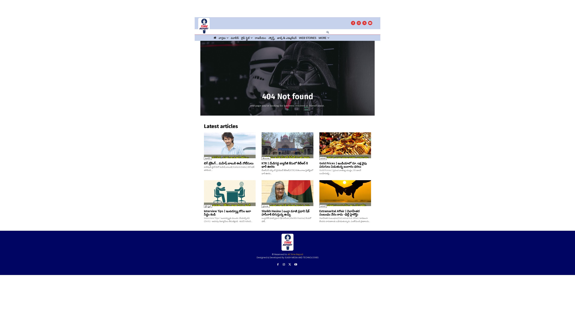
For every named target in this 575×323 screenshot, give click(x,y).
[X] (364, 23)
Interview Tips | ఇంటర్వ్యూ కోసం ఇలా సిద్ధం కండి (227, 212)
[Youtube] (370, 23)
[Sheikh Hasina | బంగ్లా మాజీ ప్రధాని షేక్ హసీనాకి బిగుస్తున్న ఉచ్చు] (287, 193)
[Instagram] (359, 23)
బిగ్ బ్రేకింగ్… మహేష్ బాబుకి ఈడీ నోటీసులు (229, 163)
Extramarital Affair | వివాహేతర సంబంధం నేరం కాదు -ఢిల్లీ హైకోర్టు (339, 212)
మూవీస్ (208, 158)
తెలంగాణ (266, 158)
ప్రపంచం (265, 206)
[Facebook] (353, 23)
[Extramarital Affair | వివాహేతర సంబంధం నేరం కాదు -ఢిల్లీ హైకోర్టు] (345, 193)
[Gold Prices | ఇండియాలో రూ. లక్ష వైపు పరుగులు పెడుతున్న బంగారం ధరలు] (345, 145)
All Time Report (295, 254)
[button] (327, 32)
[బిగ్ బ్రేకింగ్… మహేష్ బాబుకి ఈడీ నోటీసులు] (230, 145)
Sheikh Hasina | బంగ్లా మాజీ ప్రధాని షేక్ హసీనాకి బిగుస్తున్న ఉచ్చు (285, 212)
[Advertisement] (287, 6)
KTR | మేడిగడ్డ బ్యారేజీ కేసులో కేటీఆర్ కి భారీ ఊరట (285, 165)
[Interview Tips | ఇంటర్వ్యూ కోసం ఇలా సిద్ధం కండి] (230, 193)
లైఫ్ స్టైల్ (208, 206)
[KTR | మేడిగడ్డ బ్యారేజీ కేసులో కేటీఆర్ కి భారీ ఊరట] (287, 145)
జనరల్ (323, 158)
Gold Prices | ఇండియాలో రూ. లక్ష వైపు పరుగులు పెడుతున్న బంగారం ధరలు (343, 165)
